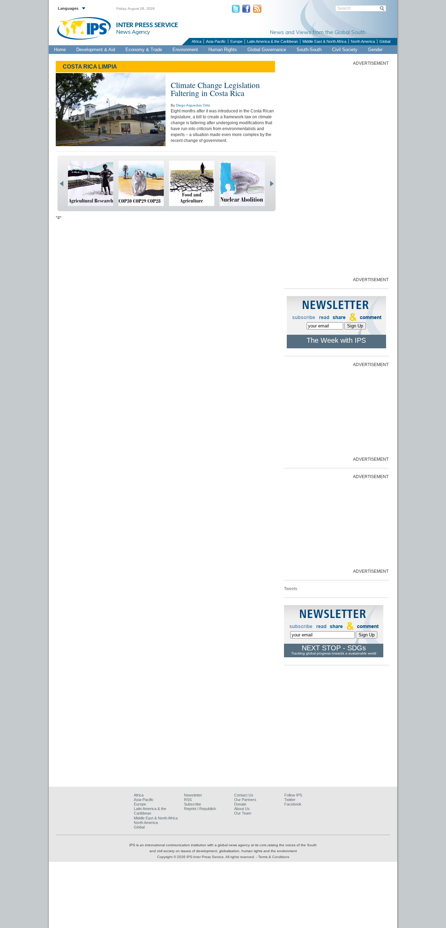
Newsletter (193, 795)
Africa (196, 41)
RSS (188, 800)
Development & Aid (95, 49)
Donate (240, 804)
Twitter (289, 800)
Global (384, 41)
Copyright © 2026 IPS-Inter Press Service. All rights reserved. (206, 857)
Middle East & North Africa (324, 41)
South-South (309, 49)
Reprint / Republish (200, 809)
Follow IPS (293, 795)
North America (363, 41)
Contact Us (243, 795)
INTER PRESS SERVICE (147, 25)
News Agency (133, 31)
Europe (236, 41)
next (272, 184)
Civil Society (344, 49)
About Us (242, 809)
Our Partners (245, 800)
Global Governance (266, 49)
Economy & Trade (143, 49)
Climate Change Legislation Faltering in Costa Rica (215, 89)
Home (60, 49)
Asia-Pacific (216, 41)
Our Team (242, 813)
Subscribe (192, 804)
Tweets (290, 588)
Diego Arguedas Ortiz (193, 105)
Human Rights (222, 49)
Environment (185, 49)
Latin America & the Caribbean (272, 41)
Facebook (292, 804)
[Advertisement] (336, 170)
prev (61, 184)
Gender (375, 49)
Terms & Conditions (273, 857)
